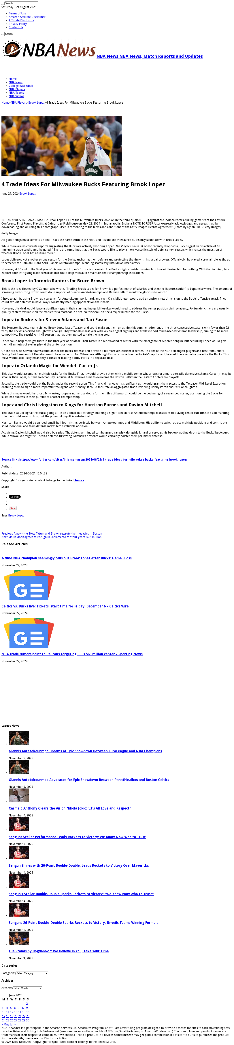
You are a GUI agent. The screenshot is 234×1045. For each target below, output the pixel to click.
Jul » (13, 1024)
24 (3, 1020)
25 (7, 1020)
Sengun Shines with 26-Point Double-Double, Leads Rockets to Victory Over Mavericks (79, 865)
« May (5, 1024)
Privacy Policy (18, 24)
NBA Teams (16, 92)
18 (7, 1016)
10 (3, 1012)
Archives (7, 988)
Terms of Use (17, 13)
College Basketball (21, 86)
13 (15, 1012)
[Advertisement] (44, 67)
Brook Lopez (36, 102)
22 (23, 1016)
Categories (8, 973)
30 (27, 1020)
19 (11, 1016)
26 (11, 1020)
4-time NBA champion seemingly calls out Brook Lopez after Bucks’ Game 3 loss (66, 558)
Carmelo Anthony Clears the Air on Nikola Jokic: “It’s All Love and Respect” (70, 808)
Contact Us (16, 27)
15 (23, 1012)
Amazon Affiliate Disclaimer (27, 17)
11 (7, 1012)
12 (11, 1012)
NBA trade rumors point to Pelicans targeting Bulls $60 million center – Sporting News (72, 654)
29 (23, 1020)
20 (15, 1016)
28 (19, 1020)
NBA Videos (16, 96)
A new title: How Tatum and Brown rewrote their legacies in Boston (51, 533)
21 (19, 1016)
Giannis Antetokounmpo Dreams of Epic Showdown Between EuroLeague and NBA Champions (85, 751)
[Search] (2, 4)
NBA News (15, 82)
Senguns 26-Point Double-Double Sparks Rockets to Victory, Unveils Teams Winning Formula (83, 923)
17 (3, 1016)
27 (15, 1020)
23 (27, 1016)
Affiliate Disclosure (21, 20)
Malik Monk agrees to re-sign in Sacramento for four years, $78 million (51, 537)
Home (13, 79)
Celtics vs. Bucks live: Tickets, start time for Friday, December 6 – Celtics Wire (65, 606)
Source (79, 480)
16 (27, 1012)
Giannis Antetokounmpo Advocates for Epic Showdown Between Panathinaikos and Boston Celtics (89, 780)
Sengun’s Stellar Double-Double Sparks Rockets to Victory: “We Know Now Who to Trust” (81, 894)
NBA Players (17, 89)
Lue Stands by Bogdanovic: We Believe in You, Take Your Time (59, 951)
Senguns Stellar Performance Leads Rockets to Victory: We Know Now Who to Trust (77, 837)
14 (19, 1012)
